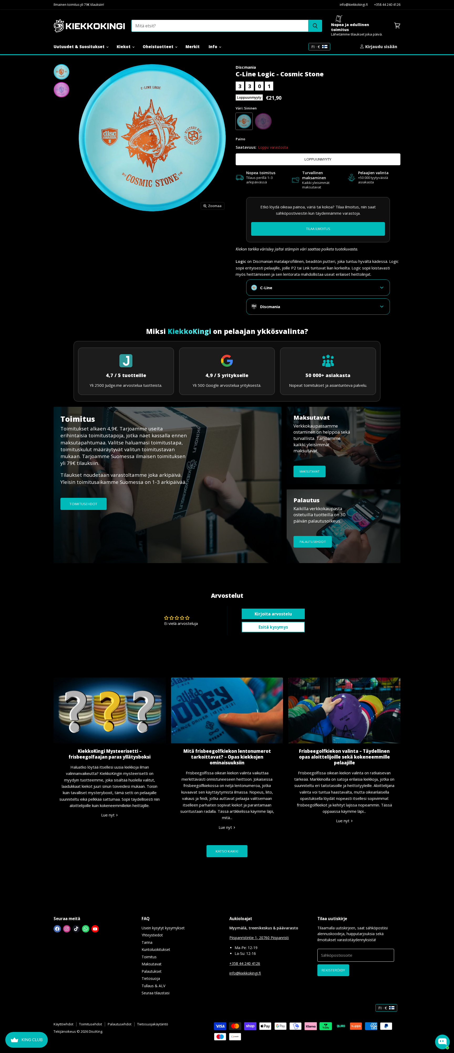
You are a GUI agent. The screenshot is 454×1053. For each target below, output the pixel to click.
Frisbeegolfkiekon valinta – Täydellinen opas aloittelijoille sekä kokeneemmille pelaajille (344, 757)
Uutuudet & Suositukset (80, 46)
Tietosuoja (151, 978)
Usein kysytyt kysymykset (163, 927)
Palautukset (152, 971)
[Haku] (315, 26)
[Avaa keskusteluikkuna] (442, 1042)
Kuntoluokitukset (156, 949)
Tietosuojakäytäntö (152, 1024)
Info (213, 46)
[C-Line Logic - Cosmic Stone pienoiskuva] (61, 71)
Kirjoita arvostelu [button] (273, 614)
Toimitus (149, 956)
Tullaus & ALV (153, 985)
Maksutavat (152, 963)
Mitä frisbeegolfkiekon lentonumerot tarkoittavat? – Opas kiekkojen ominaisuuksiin (227, 757)
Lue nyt (108, 815)
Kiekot (124, 46)
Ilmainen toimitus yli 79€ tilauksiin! (79, 5)
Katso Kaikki (227, 851)
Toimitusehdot (90, 1024)
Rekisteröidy (333, 970)
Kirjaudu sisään (380, 46)
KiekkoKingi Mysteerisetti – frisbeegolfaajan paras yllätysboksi (110, 754)
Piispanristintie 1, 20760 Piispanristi (259, 937)
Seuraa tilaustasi (155, 992)
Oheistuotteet (158, 46)
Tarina (147, 942)
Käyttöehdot (63, 1024)
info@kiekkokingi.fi (354, 5)
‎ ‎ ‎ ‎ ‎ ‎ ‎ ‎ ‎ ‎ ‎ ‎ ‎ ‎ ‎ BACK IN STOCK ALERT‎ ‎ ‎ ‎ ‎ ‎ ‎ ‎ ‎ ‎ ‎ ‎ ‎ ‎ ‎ (318, 228)
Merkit (192, 46)
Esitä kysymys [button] (273, 627)
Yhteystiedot (152, 934)
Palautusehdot (119, 1024)
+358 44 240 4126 (387, 5)
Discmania (246, 67)
